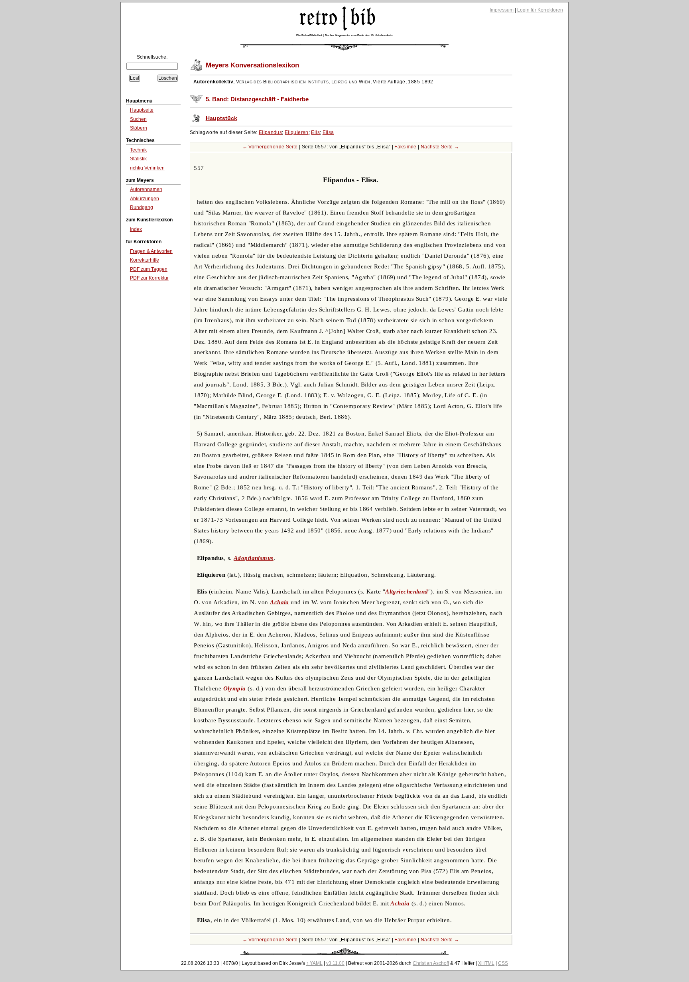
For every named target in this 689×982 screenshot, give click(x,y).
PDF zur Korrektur (149, 278)
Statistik (138, 159)
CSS (503, 963)
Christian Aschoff (431, 963)
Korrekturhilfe (144, 260)
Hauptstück (221, 118)
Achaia (279, 602)
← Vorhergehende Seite (270, 147)
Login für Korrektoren (540, 10)
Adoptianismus (254, 558)
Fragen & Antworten (151, 251)
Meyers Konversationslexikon (252, 65)
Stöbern (138, 128)
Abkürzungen (144, 198)
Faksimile (405, 147)
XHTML (486, 963)
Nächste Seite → (440, 147)
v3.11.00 (335, 963)
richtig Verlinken (147, 168)
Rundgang (141, 207)
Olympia (234, 688)
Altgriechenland (406, 591)
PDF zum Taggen (148, 269)
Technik (138, 150)
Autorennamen (146, 189)
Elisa (328, 132)
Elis (315, 132)
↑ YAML (314, 963)
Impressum (502, 10)
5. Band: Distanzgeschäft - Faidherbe (257, 99)
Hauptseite (142, 110)
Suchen (138, 119)
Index (136, 229)
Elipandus (270, 132)
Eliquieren (297, 132)
